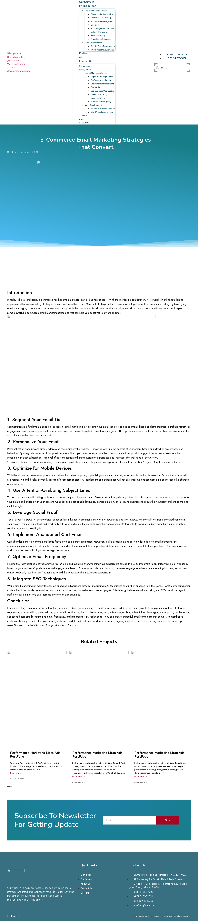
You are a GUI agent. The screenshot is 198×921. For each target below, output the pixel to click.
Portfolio (84, 53)
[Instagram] (30, 916)
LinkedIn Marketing (99, 32)
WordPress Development (102, 50)
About (82, 57)
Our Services (86, 2)
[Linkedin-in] (36, 916)
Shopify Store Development (103, 46)
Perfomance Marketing (101, 18)
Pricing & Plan (87, 6)
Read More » (16, 773)
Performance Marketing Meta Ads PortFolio (35, 755)
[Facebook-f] (25, 916)
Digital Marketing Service (96, 10)
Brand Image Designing (101, 39)
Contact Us (85, 61)
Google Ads (96, 25)
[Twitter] (41, 916)
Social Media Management (102, 21)
